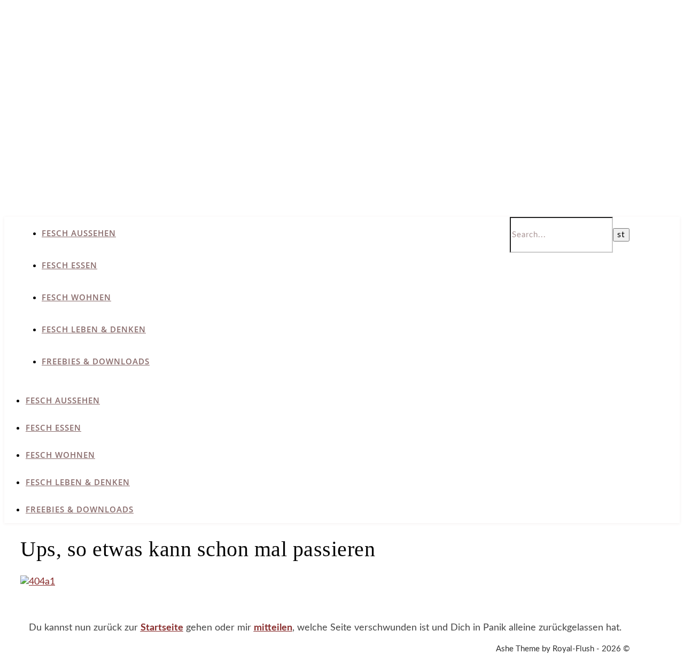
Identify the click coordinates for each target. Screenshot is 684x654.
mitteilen (273, 628)
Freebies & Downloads (96, 361)
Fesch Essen (69, 265)
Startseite (162, 628)
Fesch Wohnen (76, 297)
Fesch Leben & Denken (94, 329)
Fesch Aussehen (79, 233)
